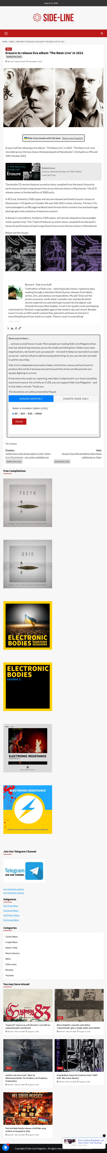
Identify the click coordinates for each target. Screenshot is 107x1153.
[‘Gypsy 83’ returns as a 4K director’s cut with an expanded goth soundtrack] (28, 1005)
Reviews (9, 970)
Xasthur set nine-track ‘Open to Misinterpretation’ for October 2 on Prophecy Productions (26, 1078)
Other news (11, 964)
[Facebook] (16, 328)
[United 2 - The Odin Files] (27, 564)
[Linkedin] (12, 328)
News (9, 49)
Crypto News (11, 942)
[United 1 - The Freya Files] (27, 502)
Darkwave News (10, 910)
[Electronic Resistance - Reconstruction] (27, 748)
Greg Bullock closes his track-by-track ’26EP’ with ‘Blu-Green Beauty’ (77, 1077)
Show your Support (72, 138)
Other (38, 413)
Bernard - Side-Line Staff (16, 61)
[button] (6, 33)
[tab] (31, 398)
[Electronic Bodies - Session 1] (27, 686)
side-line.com (14, 321)
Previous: (28, 454)
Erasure (13, 443)
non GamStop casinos (13, 889)
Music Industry (12, 953)
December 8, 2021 (35, 61)
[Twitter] (8, 328)
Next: (82, 454)
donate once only (76, 398)
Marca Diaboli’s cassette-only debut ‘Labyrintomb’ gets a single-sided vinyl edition (78, 1026)
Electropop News (11, 920)
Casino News (11, 936)
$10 (23, 413)
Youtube (9, 975)
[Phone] (20, 328)
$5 (16, 413)
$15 (30, 413)
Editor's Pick (11, 947)
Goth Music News (11, 915)
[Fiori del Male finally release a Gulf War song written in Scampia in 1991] (28, 1108)
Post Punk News (10, 906)
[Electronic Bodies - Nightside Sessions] (27, 625)
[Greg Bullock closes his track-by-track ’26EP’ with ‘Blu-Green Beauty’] (79, 1055)
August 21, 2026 (33, 1031)
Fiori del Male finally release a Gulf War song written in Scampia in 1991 (25, 1130)
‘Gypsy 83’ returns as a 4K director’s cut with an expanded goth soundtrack (27, 1026)
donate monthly (31, 398)
